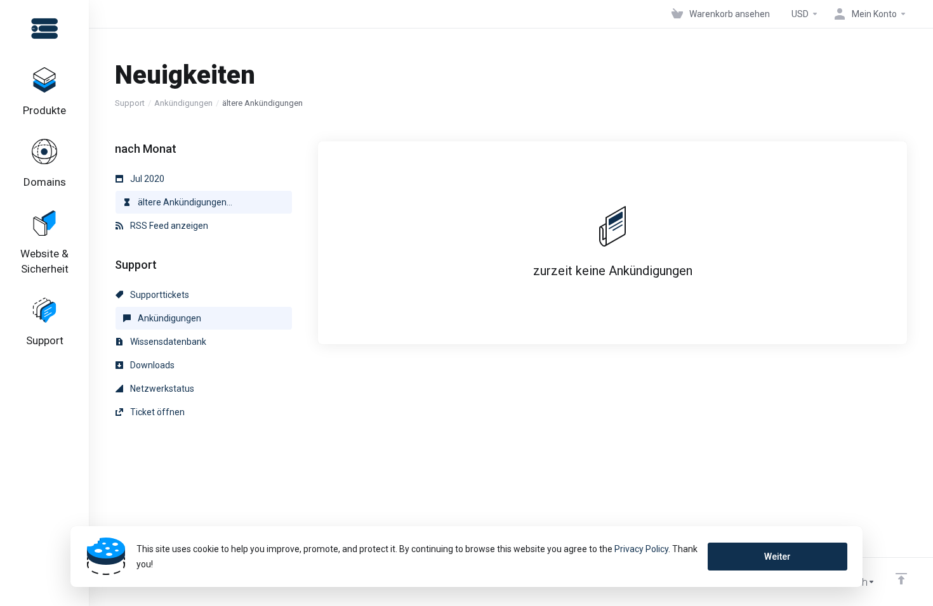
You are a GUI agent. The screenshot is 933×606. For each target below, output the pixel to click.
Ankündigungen (183, 103)
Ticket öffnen (156, 412)
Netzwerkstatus (161, 389)
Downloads (151, 365)
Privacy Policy (641, 549)
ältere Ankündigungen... (184, 202)
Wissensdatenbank (167, 342)
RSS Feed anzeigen (168, 226)
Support (130, 103)
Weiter (777, 556)
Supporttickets (158, 295)
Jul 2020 (146, 179)
